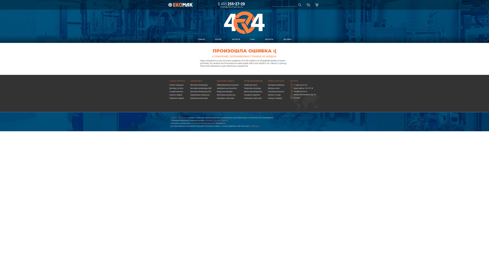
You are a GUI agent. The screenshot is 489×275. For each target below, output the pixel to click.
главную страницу (278, 63)
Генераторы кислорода (252, 88)
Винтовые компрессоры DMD (201, 88)
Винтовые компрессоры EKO (200, 92)
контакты (269, 39)
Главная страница (177, 81)
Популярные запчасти (276, 92)
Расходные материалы (276, 85)
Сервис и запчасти (276, 81)
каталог (218, 39)
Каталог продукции (176, 85)
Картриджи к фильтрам (225, 98)
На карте (297, 98)
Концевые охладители (252, 95)
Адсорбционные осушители (227, 88)
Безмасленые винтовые (199, 98)
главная (201, 39)
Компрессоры (196, 81)
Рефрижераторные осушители (228, 85)
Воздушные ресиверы (225, 92)
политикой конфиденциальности (204, 123)
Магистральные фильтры (226, 95)
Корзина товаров (175, 95)
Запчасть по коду (274, 95)
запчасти (236, 39)
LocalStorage (254, 126)
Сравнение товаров (176, 98)
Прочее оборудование (253, 81)
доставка (287, 39)
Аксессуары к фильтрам (253, 98)
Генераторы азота (250, 85)
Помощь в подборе (275, 98)
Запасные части (274, 88)
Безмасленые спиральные (199, 95)
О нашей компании (176, 92)
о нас (252, 39)
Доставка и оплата (176, 88)
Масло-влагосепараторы (253, 92)
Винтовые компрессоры (199, 85)
